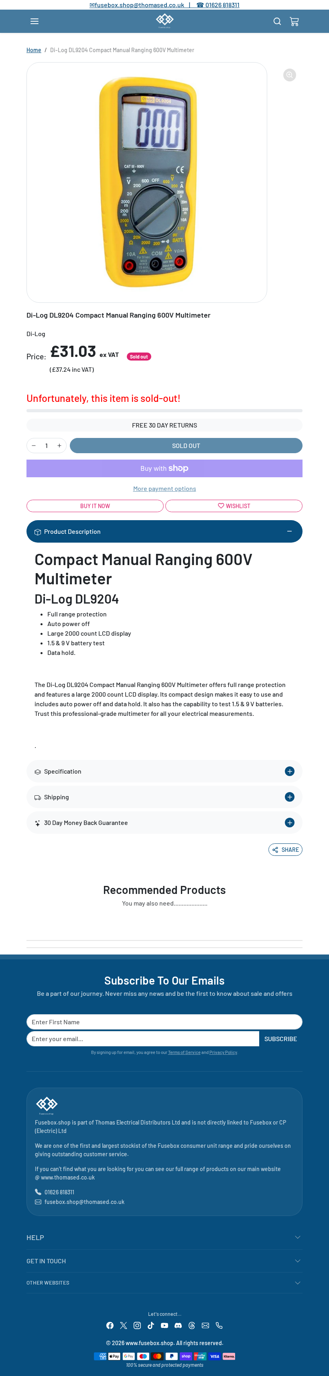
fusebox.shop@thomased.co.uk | (146, 4)
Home (33, 50)
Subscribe (280, 1038)
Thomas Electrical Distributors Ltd (137, 1122)
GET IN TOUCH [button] (46, 1261)
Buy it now (95, 506)
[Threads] (192, 1324)
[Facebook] (110, 1324)
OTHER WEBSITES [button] (47, 1282)
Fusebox (261, 1122)
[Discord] (178, 1324)
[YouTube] (164, 1324)
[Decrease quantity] (33, 445)
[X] (123, 1324)
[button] (42, 21)
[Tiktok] (151, 1324)
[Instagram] (137, 1324)
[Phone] (219, 1324)
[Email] (205, 1324)
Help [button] (35, 1237)
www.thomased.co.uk (68, 1177)
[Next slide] (300, 921)
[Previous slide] (29, 921)
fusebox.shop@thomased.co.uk (84, 1201)
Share (290, 849)
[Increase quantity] (59, 445)
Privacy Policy (223, 1052)
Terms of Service (184, 1052)
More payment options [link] (164, 488)
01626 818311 (222, 4)
